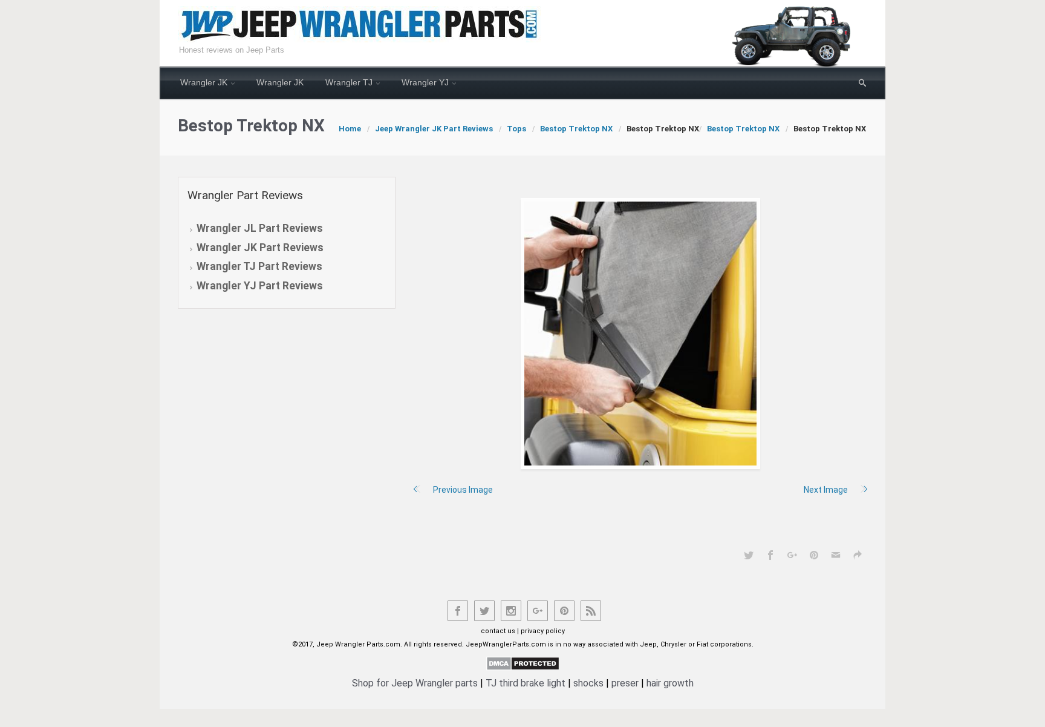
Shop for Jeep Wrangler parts (415, 683)
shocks (588, 683)
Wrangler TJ (349, 82)
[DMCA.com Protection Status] (522, 662)
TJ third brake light (525, 683)
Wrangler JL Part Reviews (260, 228)
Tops (516, 128)
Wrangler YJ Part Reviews (260, 286)
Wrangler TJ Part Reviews (259, 266)
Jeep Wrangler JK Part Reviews (434, 128)
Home (350, 128)
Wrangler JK (203, 82)
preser (625, 683)
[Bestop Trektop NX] (640, 333)
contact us (498, 631)
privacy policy (543, 631)
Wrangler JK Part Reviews (260, 248)
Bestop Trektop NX (576, 128)
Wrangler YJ (425, 82)
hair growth (670, 683)
